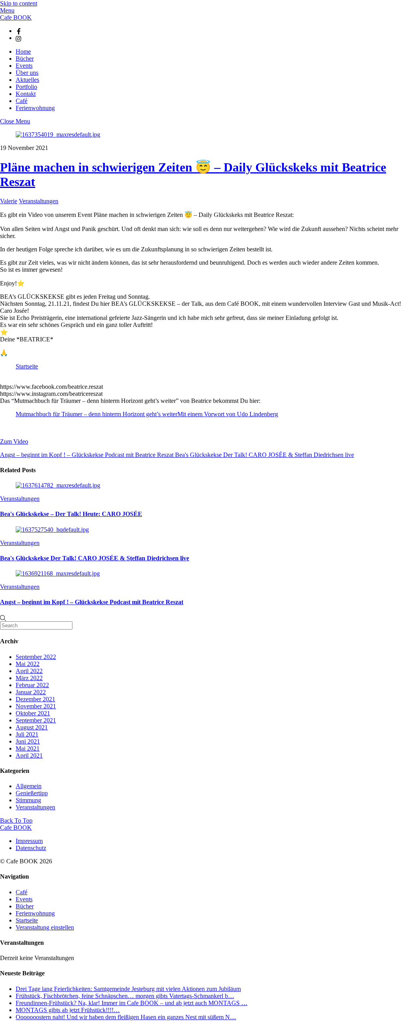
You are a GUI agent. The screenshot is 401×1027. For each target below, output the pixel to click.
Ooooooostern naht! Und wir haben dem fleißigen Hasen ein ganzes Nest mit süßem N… (126, 1017)
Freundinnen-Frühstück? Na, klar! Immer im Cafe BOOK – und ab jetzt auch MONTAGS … (131, 1003)
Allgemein (29, 786)
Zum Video (14, 441)
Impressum (29, 840)
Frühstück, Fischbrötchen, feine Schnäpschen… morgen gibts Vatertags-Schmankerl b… (125, 996)
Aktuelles (27, 79)
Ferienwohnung (35, 108)
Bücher (25, 58)
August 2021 (32, 727)
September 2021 (36, 720)
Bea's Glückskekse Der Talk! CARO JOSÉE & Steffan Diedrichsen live (263, 454)
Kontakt (26, 93)
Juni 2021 (28, 741)
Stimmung (28, 800)
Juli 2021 (27, 734)
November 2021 (36, 706)
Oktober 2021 (33, 713)
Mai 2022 (28, 664)
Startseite (27, 366)
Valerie (8, 201)
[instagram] (19, 37)
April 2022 (29, 671)
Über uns (27, 72)
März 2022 (29, 678)
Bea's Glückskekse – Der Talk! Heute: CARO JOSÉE (71, 514)
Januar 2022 (31, 692)
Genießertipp (32, 793)
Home (23, 51)
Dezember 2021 (35, 699)
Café (21, 100)
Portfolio (26, 86)
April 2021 (29, 755)
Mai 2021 (28, 748)
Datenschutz (31, 848)
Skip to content (18, 3)
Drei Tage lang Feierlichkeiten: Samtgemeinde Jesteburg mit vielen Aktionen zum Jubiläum (128, 988)
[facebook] (19, 30)
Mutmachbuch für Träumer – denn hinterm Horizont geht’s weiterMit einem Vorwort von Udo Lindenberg (147, 414)
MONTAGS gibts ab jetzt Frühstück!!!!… (68, 1010)
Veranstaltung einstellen (45, 927)
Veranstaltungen (38, 201)
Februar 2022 (32, 685)
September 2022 (36, 656)
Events (24, 65)
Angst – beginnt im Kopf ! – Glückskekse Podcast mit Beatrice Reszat (86, 454)
